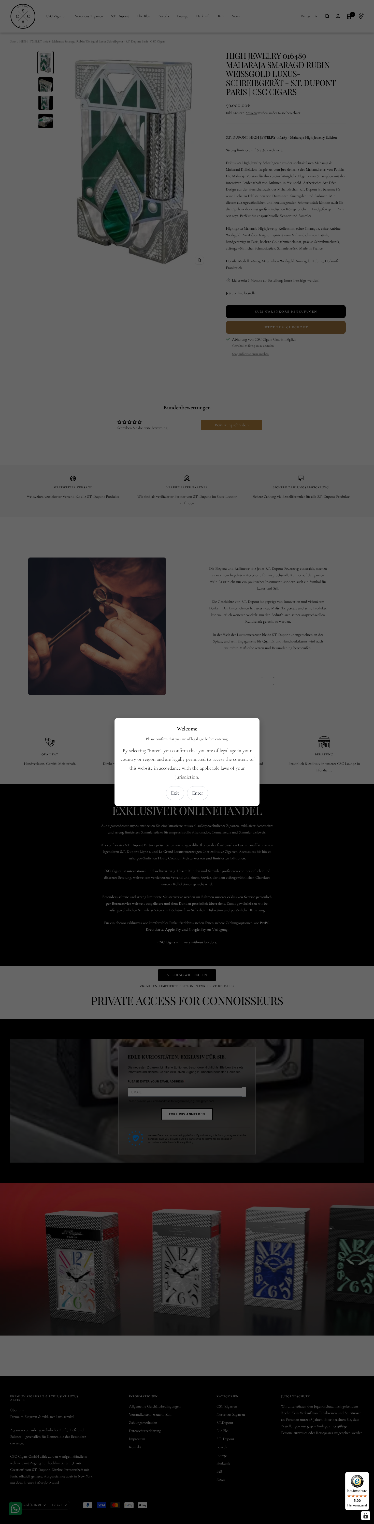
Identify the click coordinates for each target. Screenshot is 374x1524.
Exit (175, 793)
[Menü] (366, 1475)
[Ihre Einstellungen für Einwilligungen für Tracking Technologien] (365, 1515)
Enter (197, 793)
